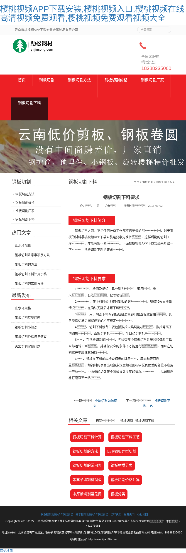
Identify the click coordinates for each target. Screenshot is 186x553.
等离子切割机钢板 (87, 480)
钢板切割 (46, 80)
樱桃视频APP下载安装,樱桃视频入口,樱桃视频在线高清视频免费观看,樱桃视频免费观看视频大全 (92, 13)
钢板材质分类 (121, 465)
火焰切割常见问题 (27, 346)
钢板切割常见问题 (27, 317)
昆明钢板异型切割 (121, 451)
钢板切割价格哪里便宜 (31, 337)
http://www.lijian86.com (102, 539)
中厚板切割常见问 (87, 494)
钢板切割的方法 (85, 451)
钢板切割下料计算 (87, 437)
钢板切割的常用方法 (29, 283)
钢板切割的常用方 (87, 465)
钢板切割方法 (79, 80)
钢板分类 (118, 494)
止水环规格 (23, 245)
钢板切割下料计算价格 (31, 274)
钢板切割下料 (29, 103)
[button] (79, 91)
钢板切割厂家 (152, 80)
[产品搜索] (166, 28)
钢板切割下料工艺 (125, 437)
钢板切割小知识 (26, 327)
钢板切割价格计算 (125, 480)
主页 (136, 182)
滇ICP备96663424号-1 (116, 521)
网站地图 (6, 551)
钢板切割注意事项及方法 (32, 255)
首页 (22, 80)
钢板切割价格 (115, 80)
